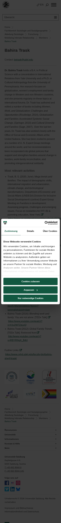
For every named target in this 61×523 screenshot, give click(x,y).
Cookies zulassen (30, 281)
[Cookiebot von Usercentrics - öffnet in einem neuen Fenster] (45, 223)
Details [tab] (30, 231)
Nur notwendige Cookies (30, 298)
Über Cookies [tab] (50, 231)
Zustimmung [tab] (11, 231)
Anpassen (29, 290)
